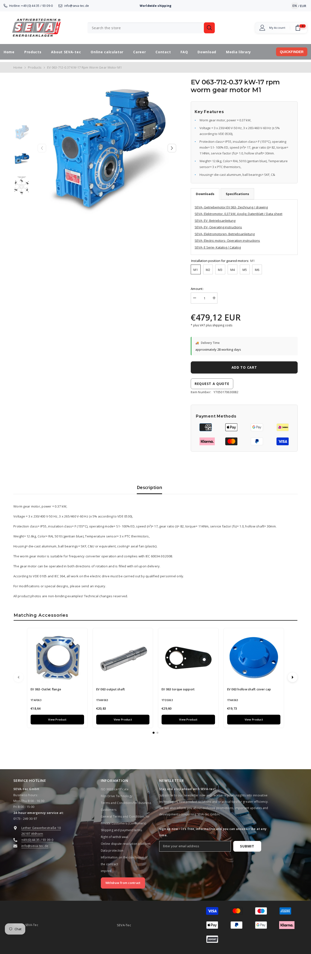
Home (17, 67)
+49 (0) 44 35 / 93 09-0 (37, 6)
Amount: (197, 288)
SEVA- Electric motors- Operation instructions (227, 240)
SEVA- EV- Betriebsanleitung (215, 220)
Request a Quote (212, 383)
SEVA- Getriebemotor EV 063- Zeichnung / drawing (231, 207)
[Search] (151, 27)
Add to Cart (244, 367)
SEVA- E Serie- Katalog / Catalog (218, 247)
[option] (107, 148)
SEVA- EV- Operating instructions (218, 227)
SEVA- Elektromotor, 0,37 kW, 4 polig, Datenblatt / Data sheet (238, 214)
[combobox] (145, 27)
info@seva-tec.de (76, 6)
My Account (277, 27)
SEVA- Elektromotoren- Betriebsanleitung (225, 234)
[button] (172, 148)
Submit (247, 846)
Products (35, 67)
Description (149, 487)
